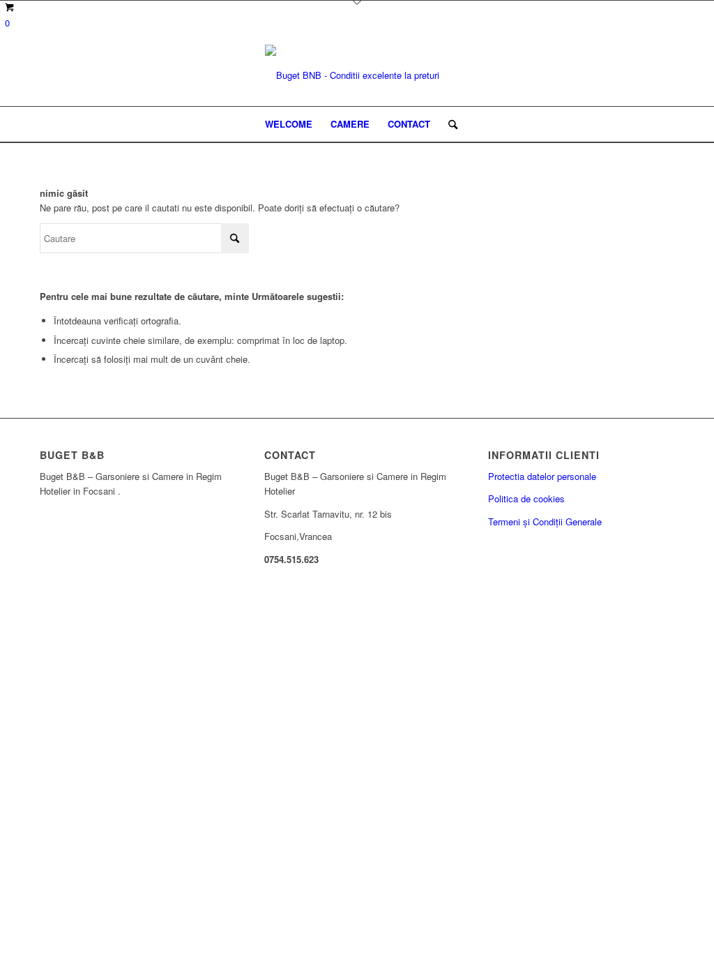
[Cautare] (448, 124)
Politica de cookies (526, 498)
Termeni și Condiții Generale (545, 521)
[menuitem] (288, 124)
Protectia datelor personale (542, 476)
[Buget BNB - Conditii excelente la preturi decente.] (357, 75)
